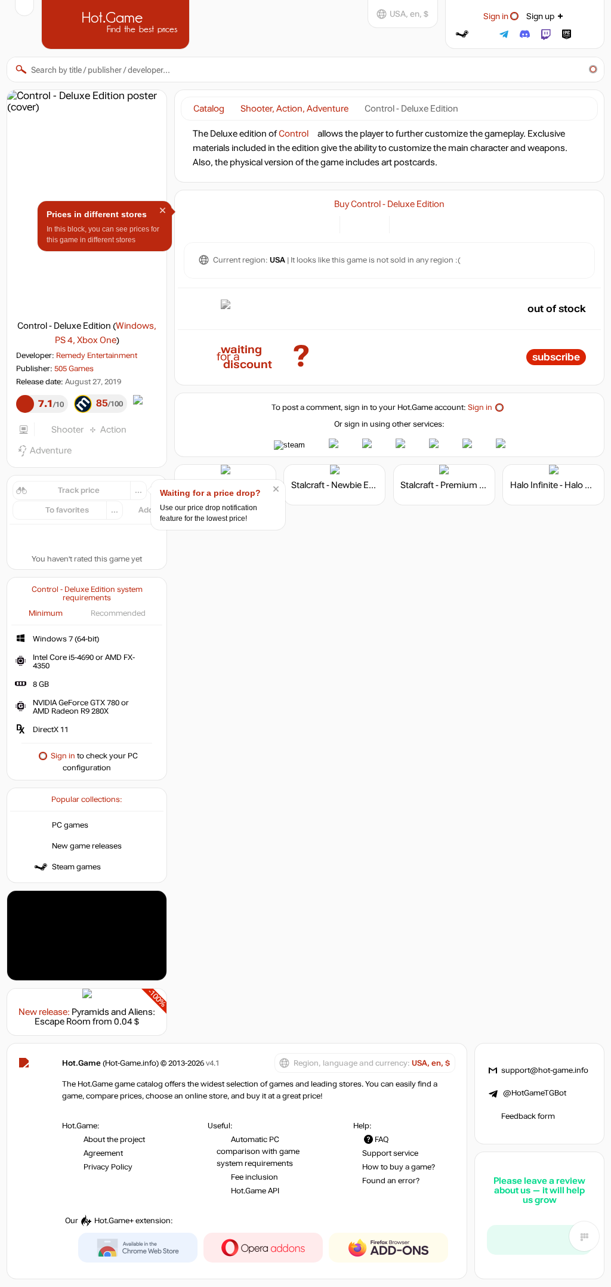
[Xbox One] (420, 223)
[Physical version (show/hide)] (373, 223)
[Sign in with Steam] (462, 34)
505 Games (74, 369)
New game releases (87, 846)
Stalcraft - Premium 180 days (458, 485)
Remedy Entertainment (96, 355)
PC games (70, 825)
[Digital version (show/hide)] (356, 223)
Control (293, 133)
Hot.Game (117, 23)
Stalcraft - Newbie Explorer (344, 485)
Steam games (76, 867)
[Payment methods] (323, 223)
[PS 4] (405, 223)
